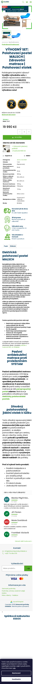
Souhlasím (16, 679)
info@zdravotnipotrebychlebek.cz (16, 551)
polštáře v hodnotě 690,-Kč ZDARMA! (14, 346)
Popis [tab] (6, 246)
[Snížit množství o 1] (19, 131)
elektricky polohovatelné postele (14, 397)
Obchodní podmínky (8, 589)
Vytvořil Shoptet (18, 602)
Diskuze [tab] (13, 246)
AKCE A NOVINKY (22, 160)
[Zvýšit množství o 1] (29, 131)
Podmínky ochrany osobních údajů (13, 591)
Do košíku (18, 137)
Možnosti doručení (8, 115)
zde (14, 668)
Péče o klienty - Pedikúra (10, 595)
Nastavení (16, 673)
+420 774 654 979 (11, 553)
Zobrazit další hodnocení (23, 541)
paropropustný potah (16, 390)
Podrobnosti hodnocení (10, 44)
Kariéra (4, 593)
